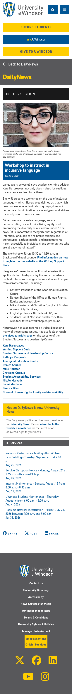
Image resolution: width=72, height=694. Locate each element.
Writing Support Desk (16, 349)
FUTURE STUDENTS (36, 27)
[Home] (23, 9)
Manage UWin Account (36, 631)
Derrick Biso (10, 388)
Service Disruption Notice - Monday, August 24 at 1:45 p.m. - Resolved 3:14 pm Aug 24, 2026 (36, 474)
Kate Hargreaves (13, 345)
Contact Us (36, 583)
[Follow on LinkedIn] (52, 663)
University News (19, 424)
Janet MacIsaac (12, 384)
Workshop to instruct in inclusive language (27, 167)
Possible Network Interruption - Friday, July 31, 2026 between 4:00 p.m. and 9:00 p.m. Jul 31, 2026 (35, 514)
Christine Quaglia (14, 373)
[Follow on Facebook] (36, 663)
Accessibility (36, 597)
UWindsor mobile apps (36, 611)
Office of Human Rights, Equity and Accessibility (33, 392)
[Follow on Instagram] (45, 679)
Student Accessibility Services (22, 377)
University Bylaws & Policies (36, 624)
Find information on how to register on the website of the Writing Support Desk (35, 261)
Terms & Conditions (36, 617)
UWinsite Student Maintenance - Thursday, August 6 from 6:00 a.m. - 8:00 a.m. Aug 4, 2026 (32, 500)
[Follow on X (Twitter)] (19, 663)
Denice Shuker (12, 365)
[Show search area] (53, 9)
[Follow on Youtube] (28, 679)
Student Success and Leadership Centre (28, 353)
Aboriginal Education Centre (20, 361)
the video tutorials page (17, 335)
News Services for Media (36, 604)
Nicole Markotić (13, 380)
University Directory (36, 590)
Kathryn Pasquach (14, 357)
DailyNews (29, 64)
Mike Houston (11, 369)
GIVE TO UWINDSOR (36, 51)
